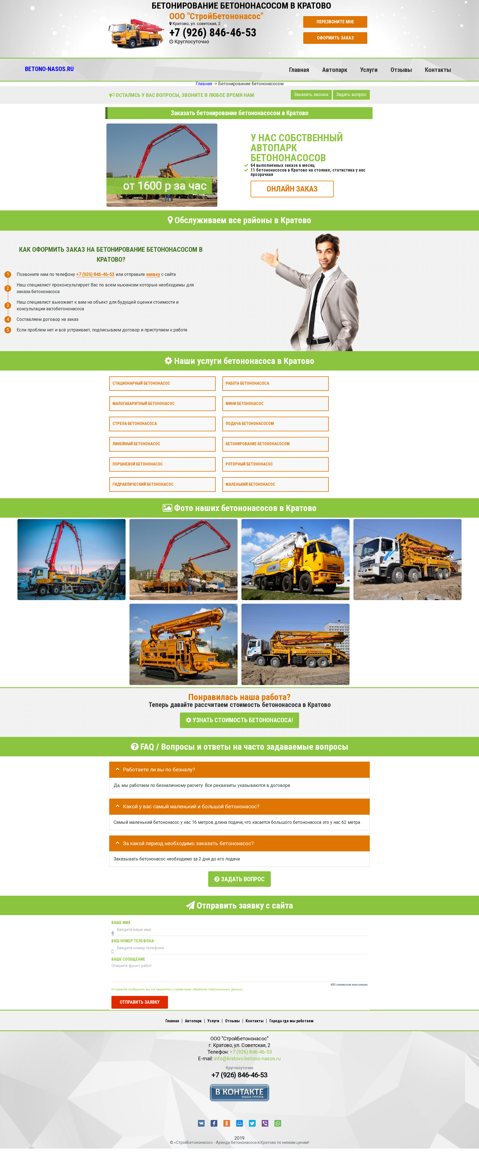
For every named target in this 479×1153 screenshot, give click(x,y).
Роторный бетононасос (249, 464)
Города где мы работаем (291, 1021)
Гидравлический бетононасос (143, 484)
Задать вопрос (351, 94)
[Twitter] (252, 1123)
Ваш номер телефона (132, 941)
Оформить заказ (335, 38)
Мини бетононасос (245, 403)
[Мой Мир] (239, 1123)
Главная (299, 69)
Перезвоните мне (335, 21)
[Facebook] (214, 1123)
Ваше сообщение (128, 959)
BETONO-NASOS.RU (49, 68)
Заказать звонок (311, 94)
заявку (153, 274)
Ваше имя (120, 922)
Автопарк (334, 69)
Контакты (438, 69)
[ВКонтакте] (201, 1123)
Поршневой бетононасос (138, 464)
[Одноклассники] (226, 1123)
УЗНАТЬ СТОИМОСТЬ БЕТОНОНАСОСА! (242, 720)
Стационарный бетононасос (141, 383)
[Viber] (265, 1123)
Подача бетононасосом (250, 423)
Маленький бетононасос (250, 484)
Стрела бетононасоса (135, 423)
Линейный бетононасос (136, 444)
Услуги (369, 69)
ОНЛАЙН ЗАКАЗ (292, 188)
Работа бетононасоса (247, 383)
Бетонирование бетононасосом (258, 444)
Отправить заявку (140, 1002)
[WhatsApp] (277, 1123)
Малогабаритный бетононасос (144, 403)
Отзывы (401, 69)
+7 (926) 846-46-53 (212, 32)
